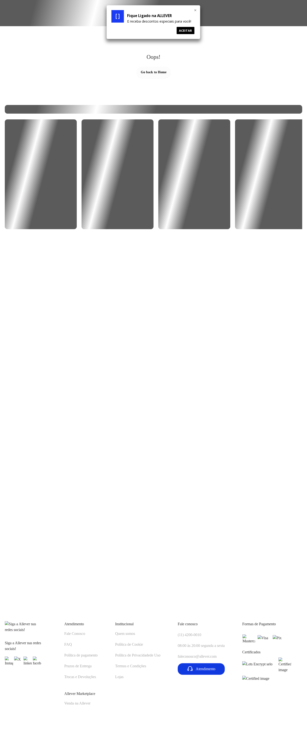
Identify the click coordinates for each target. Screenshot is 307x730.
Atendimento (74, 624)
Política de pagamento (81, 655)
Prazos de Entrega (78, 666)
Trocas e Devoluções (80, 677)
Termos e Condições (130, 666)
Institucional (124, 624)
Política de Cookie (129, 644)
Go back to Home (153, 72)
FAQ (68, 644)
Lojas (119, 677)
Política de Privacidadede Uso (137, 655)
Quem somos (125, 634)
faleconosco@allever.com (197, 656)
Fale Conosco (74, 634)
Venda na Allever (77, 703)
